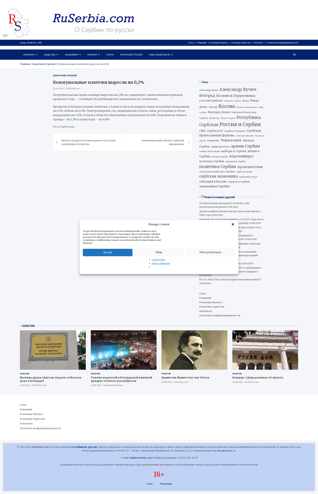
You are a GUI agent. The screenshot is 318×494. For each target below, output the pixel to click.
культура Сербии (211, 161)
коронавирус (241, 156)
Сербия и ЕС (215, 130)
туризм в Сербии (238, 181)
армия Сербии (245, 146)
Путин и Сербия (228, 118)
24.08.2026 (25, 385)
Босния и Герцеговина (235, 96)
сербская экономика (218, 176)
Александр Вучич (237, 89)
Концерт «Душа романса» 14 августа (257, 377)
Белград (207, 95)
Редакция (202, 42)
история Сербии (220, 157)
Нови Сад (214, 118)
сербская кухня (244, 171)
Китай (213, 107)
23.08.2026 (96, 385)
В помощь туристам (241, 42)
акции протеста (220, 146)
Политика (28, 54)
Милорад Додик (219, 112)
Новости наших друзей (220, 197)
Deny (159, 252)
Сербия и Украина (234, 131)
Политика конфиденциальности (282, 42)
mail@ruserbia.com (140, 457)
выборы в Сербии (233, 151)
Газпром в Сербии (232, 101)
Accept (107, 252)
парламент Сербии (235, 161)
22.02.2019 (58, 88)
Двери (245, 100)
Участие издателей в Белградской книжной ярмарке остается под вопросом (121, 379)
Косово (226, 106)
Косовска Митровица (247, 107)
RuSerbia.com (73, 88)
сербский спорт (248, 176)
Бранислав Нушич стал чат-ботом (185, 377)
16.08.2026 (166, 381)
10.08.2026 (237, 381)
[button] (233, 224)
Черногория (230, 140)
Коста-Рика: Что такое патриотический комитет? (230, 279)
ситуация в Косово (213, 181)
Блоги (110, 54)
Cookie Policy (158, 260)
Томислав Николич (245, 136)
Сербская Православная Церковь (230, 133)
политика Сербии (217, 166)
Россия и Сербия (240, 124)
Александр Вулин (208, 90)
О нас (191, 42)
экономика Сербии (214, 186)
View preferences (210, 252)
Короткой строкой (131, 54)
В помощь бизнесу (219, 42)
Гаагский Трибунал (211, 100)
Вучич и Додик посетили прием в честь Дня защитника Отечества (88, 142)
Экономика (71, 54)
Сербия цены (67, 126)
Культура (92, 54)
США (202, 130)
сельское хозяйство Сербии (217, 171)
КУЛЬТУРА (28, 326)
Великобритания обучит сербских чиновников (163, 142)
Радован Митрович (113, 385)
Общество (49, 54)
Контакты (258, 42)
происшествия (250, 167)
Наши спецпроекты (159, 54)
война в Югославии (209, 151)
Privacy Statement (161, 263)
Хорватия (213, 140)
